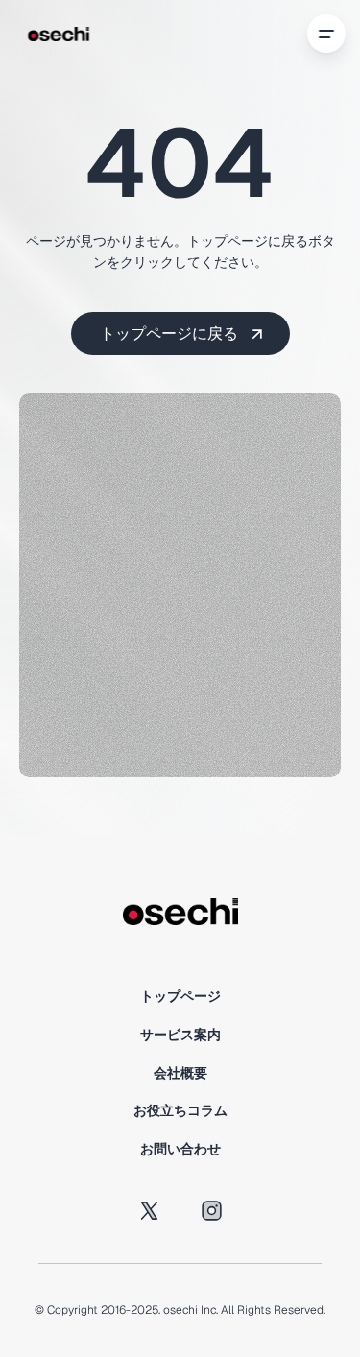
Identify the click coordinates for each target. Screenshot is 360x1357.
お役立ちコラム (180, 1110)
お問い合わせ (180, 1148)
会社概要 (180, 1073)
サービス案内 (180, 1034)
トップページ (180, 996)
